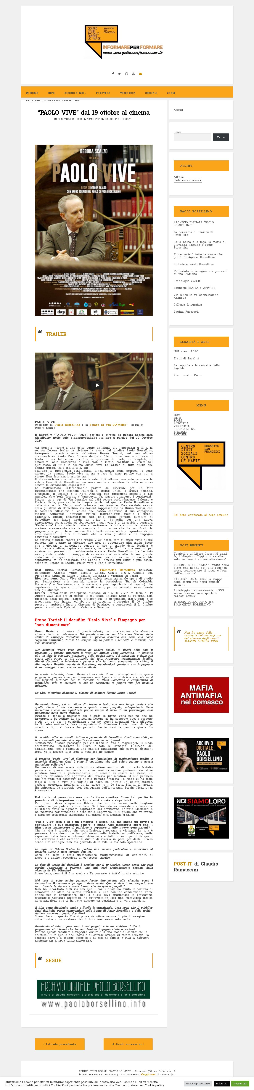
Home (34, 93)
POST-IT (183, 864)
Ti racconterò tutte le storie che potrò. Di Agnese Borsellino (198, 255)
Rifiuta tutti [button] (222, 1083)
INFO (51, 93)
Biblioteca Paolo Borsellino (194, 264)
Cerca (177, 132)
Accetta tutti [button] (240, 1083)
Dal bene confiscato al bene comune (201, 515)
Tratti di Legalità (186, 358)
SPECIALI (180, 431)
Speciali (151, 93)
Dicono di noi (74, 93)
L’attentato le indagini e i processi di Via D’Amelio (200, 272)
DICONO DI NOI (185, 429)
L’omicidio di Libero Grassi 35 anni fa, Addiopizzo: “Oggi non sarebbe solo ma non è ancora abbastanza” (200, 556)
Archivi (179, 176)
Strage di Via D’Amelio (108, 425)
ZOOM (171, 93)
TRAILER (56, 334)
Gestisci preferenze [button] (198, 1083)
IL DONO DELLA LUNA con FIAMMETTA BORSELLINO (194, 603)
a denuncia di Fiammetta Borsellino (193, 233)
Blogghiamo (148, 1074)
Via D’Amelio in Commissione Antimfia (196, 296)
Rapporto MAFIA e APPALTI (194, 288)
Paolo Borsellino (67, 425)
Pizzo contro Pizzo (188, 375)
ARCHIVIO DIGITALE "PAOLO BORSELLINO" (194, 223)
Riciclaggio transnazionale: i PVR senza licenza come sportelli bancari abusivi (199, 593)
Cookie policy (154, 1085)
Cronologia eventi (187, 281)
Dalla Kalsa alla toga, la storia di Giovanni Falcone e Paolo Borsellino (200, 244)
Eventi (127, 118)
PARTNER (180, 434)
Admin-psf (93, 118)
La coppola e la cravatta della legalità (197, 366)
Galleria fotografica (188, 304)
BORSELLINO (112, 118)
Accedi (178, 110)
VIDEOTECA (128, 93)
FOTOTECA (181, 423)
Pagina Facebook (186, 311)
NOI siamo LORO (186, 351)
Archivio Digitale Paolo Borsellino (53, 100)
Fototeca (103, 93)
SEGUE (53, 960)
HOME (178, 415)
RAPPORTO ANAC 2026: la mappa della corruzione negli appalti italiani (198, 581)
